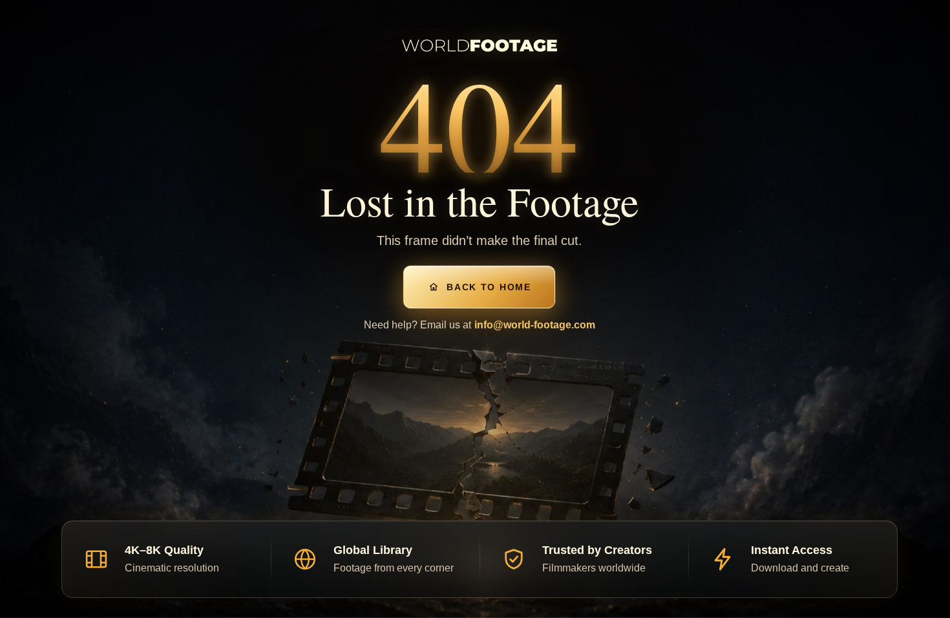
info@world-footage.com (534, 324)
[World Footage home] (479, 46)
